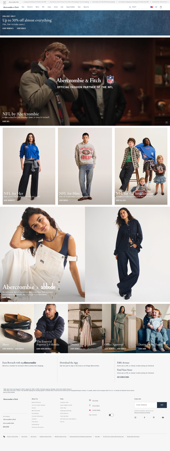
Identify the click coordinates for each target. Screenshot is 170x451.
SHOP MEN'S (21, 28)
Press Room (35, 421)
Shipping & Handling (65, 410)
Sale (79, 7)
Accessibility (35, 413)
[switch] (89, 414)
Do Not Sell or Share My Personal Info (113, 436)
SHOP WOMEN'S (7, 28)
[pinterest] (154, 417)
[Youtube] (163, 417)
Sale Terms (24, 436)
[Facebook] (145, 417)
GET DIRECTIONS (123, 377)
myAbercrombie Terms (45, 436)
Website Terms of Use (60, 436)
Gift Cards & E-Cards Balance (68, 419)
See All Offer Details (9, 392)
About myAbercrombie (66, 405)
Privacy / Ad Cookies (12, 436)
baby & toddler (70, 7)
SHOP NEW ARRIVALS (43, 349)
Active (56, 7)
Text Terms (33, 436)
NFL (43, 7)
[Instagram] (135, 417)
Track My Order (64, 416)
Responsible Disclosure (133, 436)
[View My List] (156, 7)
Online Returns (64, 413)
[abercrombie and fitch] (11, 7)
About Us (86, 7)
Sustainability (35, 424)
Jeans (49, 7)
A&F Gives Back (36, 410)
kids (62, 7)
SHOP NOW (6, 297)
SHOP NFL (6, 121)
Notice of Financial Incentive (142, 412)
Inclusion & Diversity (37, 416)
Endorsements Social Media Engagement (81, 436)
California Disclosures (38, 427)
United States (96, 410)
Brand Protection (36, 402)
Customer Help (64, 402)
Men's (37, 7)
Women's (30, 7)
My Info (62, 421)
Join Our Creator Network (38, 405)
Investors (34, 419)
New (23, 7)
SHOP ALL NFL (121, 200)
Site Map (97, 436)
